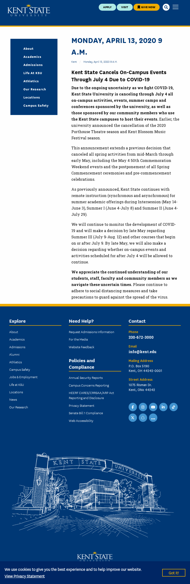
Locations (31, 97)
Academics (32, 56)
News (13, 399)
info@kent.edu (142, 351)
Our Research (34, 89)
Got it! (174, 572)
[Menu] (175, 7)
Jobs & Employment (23, 376)
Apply (107, 6)
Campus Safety (36, 105)
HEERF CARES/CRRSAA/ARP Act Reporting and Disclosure (91, 395)
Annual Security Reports (86, 377)
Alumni (14, 354)
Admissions (33, 64)
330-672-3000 (141, 337)
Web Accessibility (81, 420)
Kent (74, 61)
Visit (124, 6)
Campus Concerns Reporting (89, 385)
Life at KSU (32, 73)
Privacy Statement (81, 405)
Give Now (147, 6)
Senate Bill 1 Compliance (86, 412)
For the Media (78, 339)
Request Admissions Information (91, 331)
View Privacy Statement (25, 576)
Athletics (31, 81)
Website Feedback (81, 346)
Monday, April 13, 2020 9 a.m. (100, 61)
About (28, 48)
